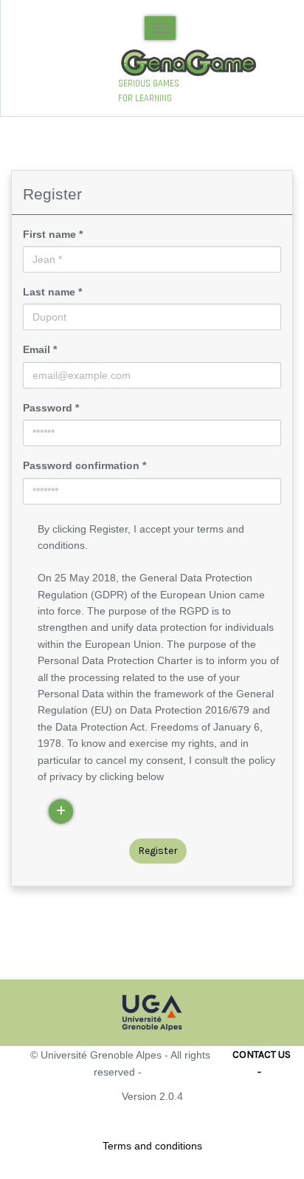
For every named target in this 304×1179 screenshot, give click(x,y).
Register (158, 850)
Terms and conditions (152, 1146)
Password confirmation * (84, 465)
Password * (51, 408)
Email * (40, 349)
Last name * (52, 292)
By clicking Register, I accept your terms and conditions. (141, 537)
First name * (53, 234)
